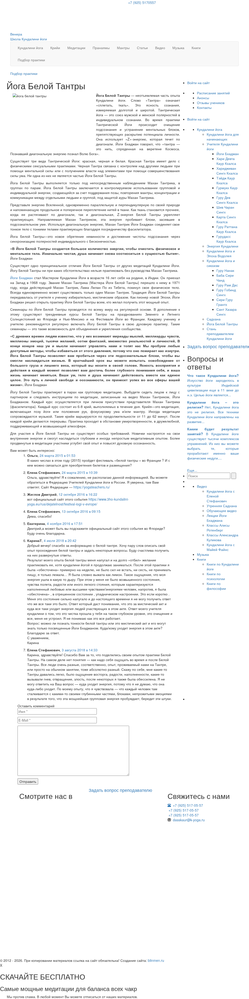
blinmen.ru (156, 960)
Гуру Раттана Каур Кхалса (226, 229)
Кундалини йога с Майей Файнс (221, 547)
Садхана (214, 319)
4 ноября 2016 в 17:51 (65, 523)
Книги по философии (216, 586)
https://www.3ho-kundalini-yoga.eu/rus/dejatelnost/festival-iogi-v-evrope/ (78, 501)
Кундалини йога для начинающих (223, 136)
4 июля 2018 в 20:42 (60, 540)
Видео (160, 47)
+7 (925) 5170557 (142, 2)
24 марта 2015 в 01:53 (57, 455)
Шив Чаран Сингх (225, 209)
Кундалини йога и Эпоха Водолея (221, 253)
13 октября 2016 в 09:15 (81, 511)
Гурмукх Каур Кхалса (227, 190)
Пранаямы (101, 47)
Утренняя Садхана (222, 505)
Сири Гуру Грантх (224, 302)
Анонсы (203, 97)
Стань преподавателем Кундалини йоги (220, 333)
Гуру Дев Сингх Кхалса (227, 200)
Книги (196, 47)
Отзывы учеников (210, 102)
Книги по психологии (216, 576)
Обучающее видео (222, 510)
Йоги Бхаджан (21, 277)
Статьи (142, 47)
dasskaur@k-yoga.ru (189, 819)
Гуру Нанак (225, 270)
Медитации (76, 47)
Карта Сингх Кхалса (226, 219)
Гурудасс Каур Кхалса (226, 239)
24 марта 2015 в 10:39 (80, 472)
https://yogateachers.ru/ (91, 487)
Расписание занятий (213, 92)
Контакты (204, 107)
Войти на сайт (199, 82)
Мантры (123, 47)
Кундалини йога (30, 47)
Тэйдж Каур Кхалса (225, 180)
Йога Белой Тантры (222, 323)
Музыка (178, 47)
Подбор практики (31, 59)
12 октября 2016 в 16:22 (78, 494)
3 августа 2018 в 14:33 (80, 649)
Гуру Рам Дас (227, 285)
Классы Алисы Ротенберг (218, 527)
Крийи (55, 47)
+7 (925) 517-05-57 (188, 805)
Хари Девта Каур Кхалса (226, 161)
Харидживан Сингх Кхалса (227, 171)
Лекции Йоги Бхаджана (217, 518)
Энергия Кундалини (222, 246)
